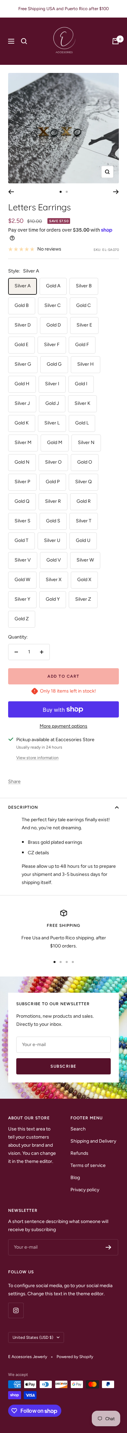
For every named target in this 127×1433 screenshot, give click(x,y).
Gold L (82, 423)
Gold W (22, 579)
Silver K (82, 403)
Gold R (84, 501)
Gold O (84, 462)
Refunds (79, 1153)
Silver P (22, 482)
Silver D (23, 325)
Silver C (52, 305)
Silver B (84, 286)
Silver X (54, 579)
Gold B (22, 305)
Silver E (84, 325)
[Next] (116, 191)
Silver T (83, 521)
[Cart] (115, 41)
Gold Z (22, 619)
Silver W (85, 560)
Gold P (53, 482)
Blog (75, 1177)
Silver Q (83, 482)
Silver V (23, 560)
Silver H (85, 364)
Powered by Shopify (75, 1356)
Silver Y (22, 599)
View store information (37, 757)
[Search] (24, 41)
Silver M (23, 442)
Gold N (22, 462)
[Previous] (11, 191)
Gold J (52, 403)
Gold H (22, 384)
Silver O (53, 462)
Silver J (22, 403)
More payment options (63, 726)
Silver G (23, 364)
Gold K (22, 423)
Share (14, 781)
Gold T (21, 540)
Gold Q (22, 501)
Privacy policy (84, 1190)
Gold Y (53, 599)
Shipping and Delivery (93, 1141)
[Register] (108, 1247)
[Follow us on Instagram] (15, 1310)
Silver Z (83, 599)
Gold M (54, 442)
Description (23, 807)
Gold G (54, 364)
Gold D (53, 325)
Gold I (81, 384)
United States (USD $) (33, 1337)
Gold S (53, 521)
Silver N (86, 442)
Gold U (83, 540)
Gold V (53, 560)
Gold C (83, 305)
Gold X (84, 579)
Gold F (82, 344)
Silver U (52, 540)
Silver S (22, 521)
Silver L (52, 423)
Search (78, 1129)
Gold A (53, 286)
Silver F (52, 344)
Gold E (21, 344)
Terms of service (88, 1165)
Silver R (53, 501)
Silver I (52, 384)
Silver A (22, 286)
